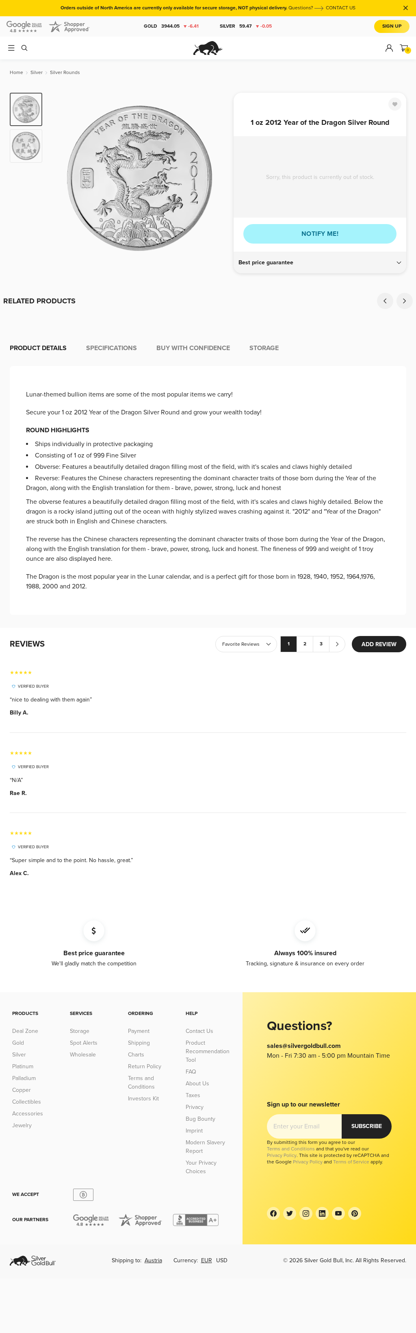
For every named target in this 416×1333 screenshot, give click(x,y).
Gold (171, 26)
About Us (197, 1083)
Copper (21, 1090)
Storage (79, 1031)
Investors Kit (143, 1098)
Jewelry (22, 1125)
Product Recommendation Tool (208, 1051)
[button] (319, 263)
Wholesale (83, 1054)
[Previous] (61, 178)
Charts (136, 1054)
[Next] (218, 178)
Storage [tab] (264, 348)
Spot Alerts (84, 1042)
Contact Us (199, 1031)
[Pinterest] (354, 1213)
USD (222, 1260)
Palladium (24, 1078)
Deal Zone (25, 1031)
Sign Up (391, 26)
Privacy (195, 1107)
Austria (153, 1260)
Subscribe (366, 1126)
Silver (246, 26)
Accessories (27, 1113)
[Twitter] (289, 1213)
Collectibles (26, 1101)
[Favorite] (394, 104)
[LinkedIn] (322, 1213)
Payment (139, 1031)
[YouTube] (338, 1213)
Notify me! (319, 234)
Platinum (22, 1066)
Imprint (194, 1130)
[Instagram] (305, 1213)
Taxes (193, 1095)
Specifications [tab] (111, 348)
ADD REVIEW (379, 644)
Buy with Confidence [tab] (193, 348)
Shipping (139, 1042)
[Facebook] (273, 1213)
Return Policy (144, 1066)
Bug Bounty (200, 1118)
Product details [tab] (38, 348)
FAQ (191, 1071)
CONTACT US (340, 8)
